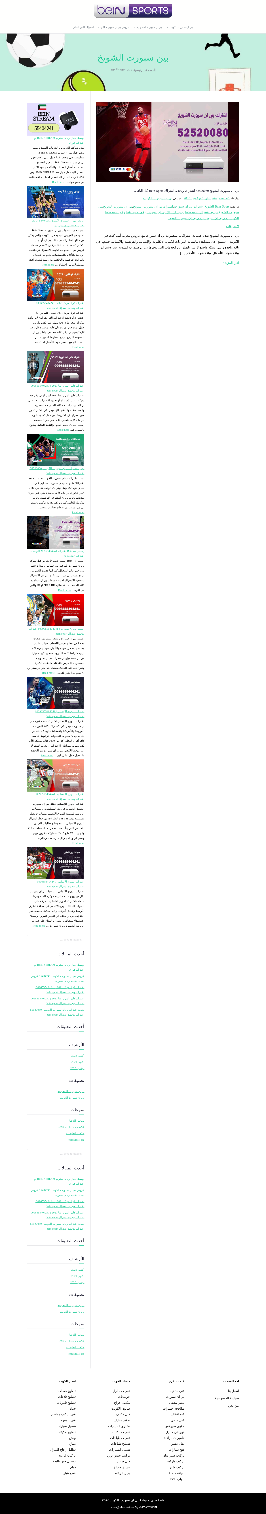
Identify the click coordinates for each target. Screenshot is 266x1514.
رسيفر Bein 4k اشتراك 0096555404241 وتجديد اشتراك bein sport (57, 553)
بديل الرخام (122, 1473)
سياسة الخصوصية (227, 1398)
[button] (168, 27)
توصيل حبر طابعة (64, 1461)
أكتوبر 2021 (77, 1062)
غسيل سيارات (66, 1426)
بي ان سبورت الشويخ (117, 206)
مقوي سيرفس (174, 1426)
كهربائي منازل (175, 1432)
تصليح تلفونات (66, 1403)
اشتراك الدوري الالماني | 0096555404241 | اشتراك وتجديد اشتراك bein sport (60, 884)
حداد (73, 1408)
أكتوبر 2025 (77, 1055)
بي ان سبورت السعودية (149, 27)
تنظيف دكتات (121, 1432)
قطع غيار (70, 1473)
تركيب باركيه (175, 1461)
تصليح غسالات (66, 1391)
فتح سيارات (176, 1449)
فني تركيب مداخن (63, 1414)
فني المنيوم (68, 1420)
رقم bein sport (136, 212)
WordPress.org (75, 1139)
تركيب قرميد (67, 1455)
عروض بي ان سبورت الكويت (113, 27)
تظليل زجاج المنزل (63, 1449)
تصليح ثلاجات (67, 1397)
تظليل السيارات (119, 1449)
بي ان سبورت (175, 1397)
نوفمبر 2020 (77, 1068)
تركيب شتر (177, 1467)
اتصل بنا (233, 1391)
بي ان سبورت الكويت (181, 27)
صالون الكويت (120, 1408)
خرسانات (124, 1397)
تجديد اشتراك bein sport (201, 212)
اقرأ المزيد (232, 263)
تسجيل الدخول (76, 1120)
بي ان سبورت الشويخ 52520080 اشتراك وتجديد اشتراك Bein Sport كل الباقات (186, 190)
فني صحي (177, 1420)
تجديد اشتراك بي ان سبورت (165, 212)
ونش (72, 1438)
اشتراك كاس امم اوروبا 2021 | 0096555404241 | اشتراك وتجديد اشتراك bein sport (56, 388)
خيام (73, 1467)
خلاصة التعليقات (75, 1133)
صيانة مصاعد (175, 1473)
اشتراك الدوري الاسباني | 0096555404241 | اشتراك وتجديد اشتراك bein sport (59, 796)
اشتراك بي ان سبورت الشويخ (153, 206)
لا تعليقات (232, 226)
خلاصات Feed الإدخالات (71, 1127)
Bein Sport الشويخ (216, 206)
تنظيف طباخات (120, 1438)
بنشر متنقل (176, 1403)
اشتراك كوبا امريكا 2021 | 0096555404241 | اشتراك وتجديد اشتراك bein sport (59, 305)
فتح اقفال (177, 1414)
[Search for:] (55, 939)
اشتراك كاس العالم (83, 27)
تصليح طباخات (120, 1443)
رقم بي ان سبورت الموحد (185, 218)
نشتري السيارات (119, 1426)
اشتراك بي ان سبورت (189, 206)
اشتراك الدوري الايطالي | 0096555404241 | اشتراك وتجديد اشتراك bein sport (59, 714)
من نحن (233, 1405)
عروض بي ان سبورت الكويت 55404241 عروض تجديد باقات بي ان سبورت (57, 223)
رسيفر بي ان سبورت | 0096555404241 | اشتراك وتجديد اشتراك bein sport (56, 631)
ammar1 (224, 198)
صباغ (72, 1443)
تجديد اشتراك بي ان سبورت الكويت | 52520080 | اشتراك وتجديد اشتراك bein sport (56, 471)
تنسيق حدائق (121, 1467)
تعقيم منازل (122, 1420)
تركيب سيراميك (173, 1455)
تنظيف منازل (121, 1391)
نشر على (200, 198)
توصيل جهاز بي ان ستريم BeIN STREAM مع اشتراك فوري (58, 140)
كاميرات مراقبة (174, 1438)
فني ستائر (123, 1461)
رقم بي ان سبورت (216, 218)
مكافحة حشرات (173, 1408)
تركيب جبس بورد (118, 1455)
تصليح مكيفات (66, 1432)
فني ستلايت (176, 1391)
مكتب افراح (122, 1403)
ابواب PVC (177, 1479)
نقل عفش (177, 1443)
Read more (58, 181)
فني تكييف (123, 1414)
